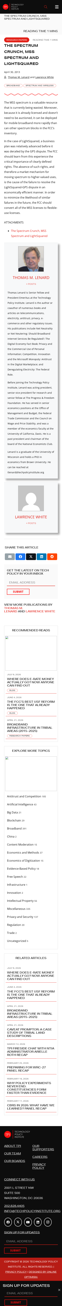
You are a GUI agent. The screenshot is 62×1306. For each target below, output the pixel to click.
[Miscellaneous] (31, 909)
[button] (45, 6)
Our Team (12, 1153)
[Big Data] (31, 812)
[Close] (59, 1290)
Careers (40, 1157)
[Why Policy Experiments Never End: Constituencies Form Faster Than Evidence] (31, 1085)
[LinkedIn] (38, 1222)
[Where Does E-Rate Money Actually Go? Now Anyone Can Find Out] (31, 682)
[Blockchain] (31, 820)
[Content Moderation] (31, 844)
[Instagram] (48, 1222)
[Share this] (20, 556)
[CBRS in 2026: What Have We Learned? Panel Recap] (31, 1104)
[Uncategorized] (31, 941)
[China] (31, 836)
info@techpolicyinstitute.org (32, 1211)
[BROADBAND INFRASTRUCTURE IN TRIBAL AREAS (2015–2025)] (31, 727)
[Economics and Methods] (31, 852)
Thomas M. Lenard (18, 77)
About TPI (12, 1146)
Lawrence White (44, 77)
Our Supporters (43, 1147)
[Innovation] (31, 892)
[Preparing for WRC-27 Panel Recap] (31, 1066)
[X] (18, 1222)
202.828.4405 (14, 1206)
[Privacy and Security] (31, 917)
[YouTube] (28, 1222)
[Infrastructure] (31, 884)
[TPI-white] (13, 6)
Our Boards (14, 1161)
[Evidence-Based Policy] (31, 868)
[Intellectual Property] (31, 900)
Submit (18, 592)
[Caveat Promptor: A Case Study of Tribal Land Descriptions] (31, 1030)
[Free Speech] (31, 876)
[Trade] (31, 933)
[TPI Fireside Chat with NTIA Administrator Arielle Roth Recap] (31, 1049)
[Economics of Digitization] (31, 860)
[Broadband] (31, 828)
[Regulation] (31, 925)
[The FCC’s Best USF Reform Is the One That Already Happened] (31, 704)
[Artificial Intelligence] (31, 804)
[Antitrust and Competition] (31, 796)
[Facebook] (8, 1222)
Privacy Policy (39, 1165)
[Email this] (10, 556)
